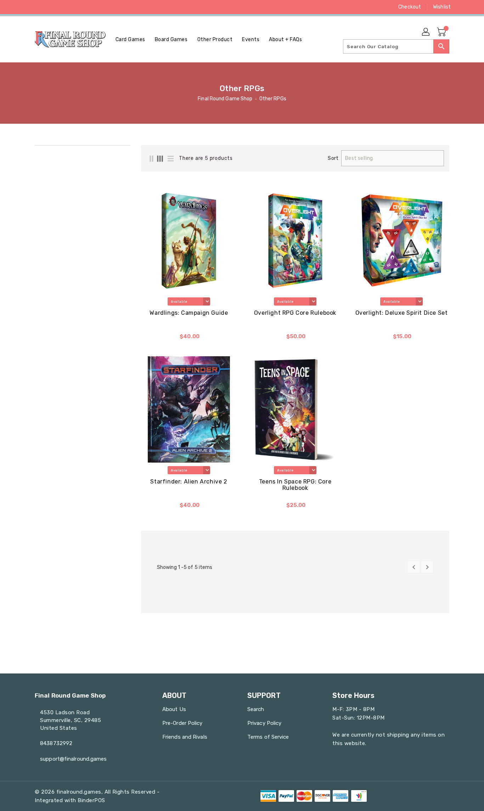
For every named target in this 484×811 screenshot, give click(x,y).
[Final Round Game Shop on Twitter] (38, 7)
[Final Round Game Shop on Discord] (65, 7)
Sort (333, 158)
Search (255, 709)
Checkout (409, 7)
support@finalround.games (73, 759)
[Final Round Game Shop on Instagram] (51, 7)
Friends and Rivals (184, 737)
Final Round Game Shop (225, 99)
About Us (174, 709)
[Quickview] (149, 338)
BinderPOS (91, 800)
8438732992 (56, 743)
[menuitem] (130, 39)
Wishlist (442, 7)
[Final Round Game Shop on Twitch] (78, 7)
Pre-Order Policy (182, 723)
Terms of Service (268, 737)
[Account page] (426, 32)
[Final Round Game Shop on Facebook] (24, 7)
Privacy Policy (264, 723)
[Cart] (442, 32)
